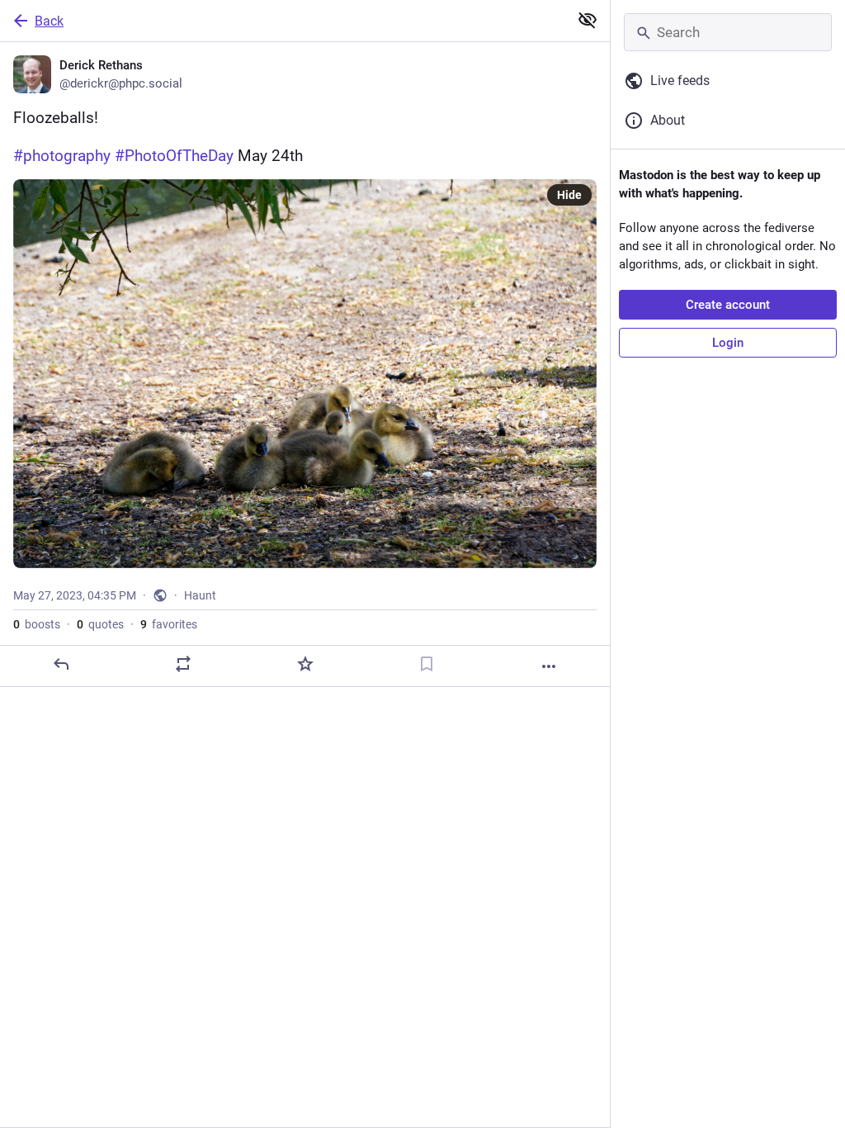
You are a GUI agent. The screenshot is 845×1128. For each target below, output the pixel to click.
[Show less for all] (587, 20)
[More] (549, 666)
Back (49, 21)
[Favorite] (305, 664)
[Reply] (61, 664)
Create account (728, 304)
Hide (569, 194)
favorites (168, 624)
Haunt (200, 595)
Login (728, 342)
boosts (36, 624)
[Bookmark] (427, 664)
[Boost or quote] (183, 664)
